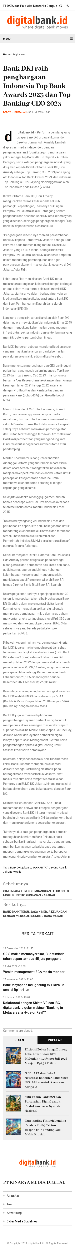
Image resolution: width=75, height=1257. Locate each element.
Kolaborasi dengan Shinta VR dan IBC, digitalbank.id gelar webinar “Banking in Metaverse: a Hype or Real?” (33, 1007)
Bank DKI (15, 867)
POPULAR (55, 1040)
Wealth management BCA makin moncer (34, 972)
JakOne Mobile (12, 871)
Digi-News (19, 54)
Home (6, 54)
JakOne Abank (58, 867)
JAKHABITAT (40, 867)
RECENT (20, 1040)
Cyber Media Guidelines (22, 1221)
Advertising (14, 1213)
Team (10, 1204)
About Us (13, 1195)
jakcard (26, 867)
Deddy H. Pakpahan (14, 112)
